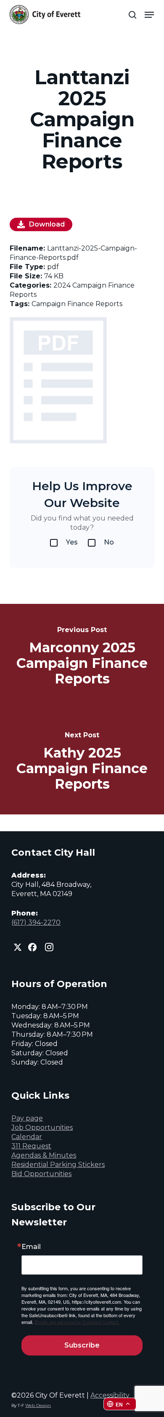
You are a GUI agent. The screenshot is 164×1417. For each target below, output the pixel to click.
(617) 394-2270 (36, 922)
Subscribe (82, 1345)
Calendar (26, 1137)
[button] (149, 15)
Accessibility (110, 1395)
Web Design (38, 1405)
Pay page (27, 1118)
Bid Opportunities (41, 1174)
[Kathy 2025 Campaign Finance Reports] (82, 761)
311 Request (31, 1146)
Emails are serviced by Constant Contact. (76, 1321)
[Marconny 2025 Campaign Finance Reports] (82, 656)
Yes (72, 542)
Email (31, 1247)
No (109, 542)
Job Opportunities (42, 1127)
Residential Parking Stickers (58, 1165)
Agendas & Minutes (43, 1155)
